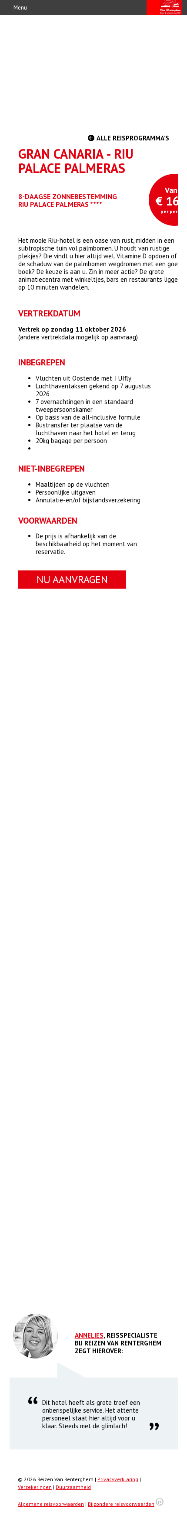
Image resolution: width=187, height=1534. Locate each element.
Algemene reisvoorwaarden (51, 1504)
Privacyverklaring (117, 1479)
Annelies (89, 1335)
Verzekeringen (35, 1487)
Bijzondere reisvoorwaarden (121, 1504)
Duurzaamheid (73, 1487)
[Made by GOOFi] (160, 1504)
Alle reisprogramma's (132, 138)
